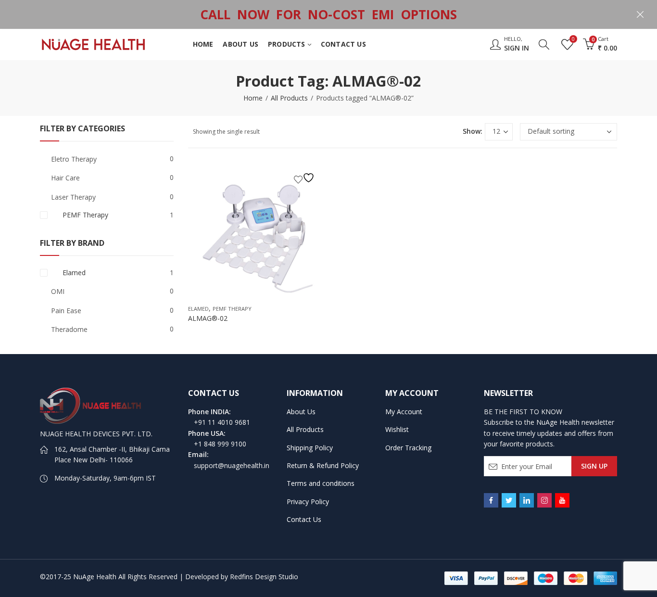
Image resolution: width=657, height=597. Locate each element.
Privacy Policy (308, 501)
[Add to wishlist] (305, 177)
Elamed (198, 308)
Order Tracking (408, 447)
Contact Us (304, 519)
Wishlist (397, 429)
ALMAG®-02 (207, 318)
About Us (301, 411)
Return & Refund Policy (323, 465)
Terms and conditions (320, 483)
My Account (403, 411)
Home (253, 97)
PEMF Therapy (232, 308)
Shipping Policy (310, 447)
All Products (289, 97)
